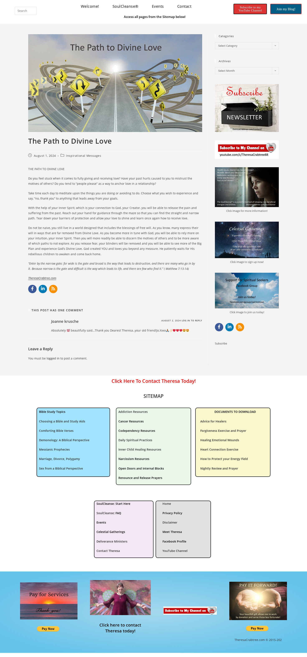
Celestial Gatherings (110, 532)
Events (158, 6)
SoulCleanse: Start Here (113, 504)
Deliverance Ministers (111, 541)
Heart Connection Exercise (219, 449)
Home (166, 504)
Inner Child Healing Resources (139, 449)
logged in (53, 358)
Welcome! (90, 6)
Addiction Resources (133, 412)
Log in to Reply (192, 320)
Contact (184, 6)
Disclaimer (169, 522)
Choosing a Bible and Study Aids (62, 421)
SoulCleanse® (125, 6)
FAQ (118, 513)
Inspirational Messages (83, 156)
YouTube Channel (175, 551)
